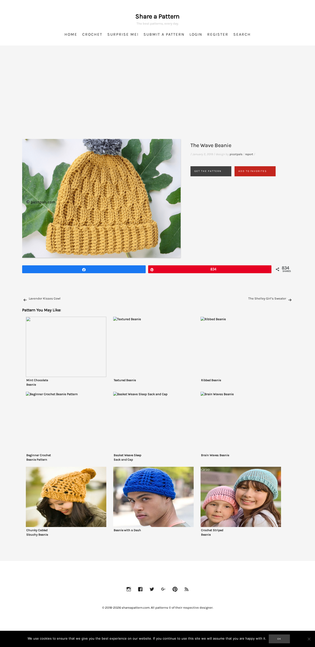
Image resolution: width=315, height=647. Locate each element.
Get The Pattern (207, 171)
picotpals (236, 154)
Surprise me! (123, 34)
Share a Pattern (157, 16)
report (249, 154)
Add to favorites (252, 171)
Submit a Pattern (164, 34)
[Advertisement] (157, 98)
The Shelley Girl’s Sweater (267, 298)
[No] (308, 638)
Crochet (92, 34)
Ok (279, 638)
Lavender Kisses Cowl (45, 298)
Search (242, 34)
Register (217, 34)
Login (195, 34)
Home (70, 34)
